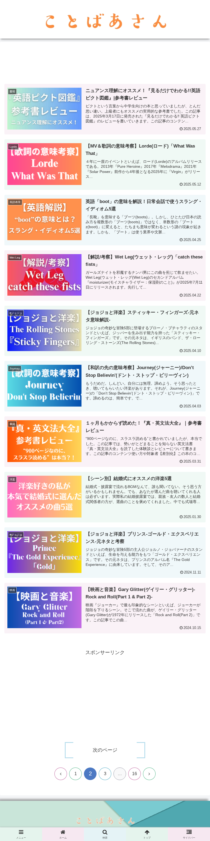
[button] (194, 749)
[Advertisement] (105, 63)
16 (134, 773)
